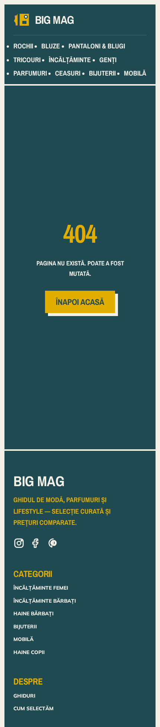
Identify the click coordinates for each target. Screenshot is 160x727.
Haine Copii (29, 652)
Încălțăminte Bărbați (44, 600)
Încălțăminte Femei (40, 587)
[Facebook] (36, 545)
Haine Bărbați (33, 613)
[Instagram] (19, 545)
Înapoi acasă (80, 301)
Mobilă (23, 639)
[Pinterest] (53, 545)
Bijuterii (25, 626)
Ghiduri (24, 695)
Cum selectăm (33, 708)
